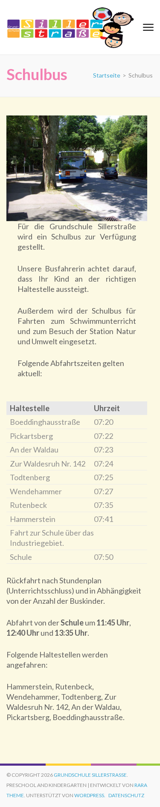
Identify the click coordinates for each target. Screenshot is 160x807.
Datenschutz (126, 795)
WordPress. (89, 795)
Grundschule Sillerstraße (90, 775)
